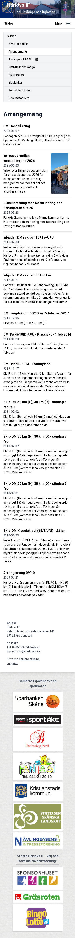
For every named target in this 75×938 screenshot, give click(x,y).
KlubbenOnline (30, 659)
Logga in (12, 663)
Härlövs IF (18, 5)
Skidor (11, 36)
